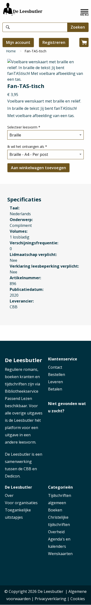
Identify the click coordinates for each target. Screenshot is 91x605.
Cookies (77, 598)
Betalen (55, 389)
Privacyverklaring (50, 598)
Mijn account (18, 42)
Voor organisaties (21, 502)
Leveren (55, 381)
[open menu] (84, 12)
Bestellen (56, 374)
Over (9, 495)
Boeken (55, 510)
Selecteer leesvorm (23, 127)
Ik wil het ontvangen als (27, 146)
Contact (55, 367)
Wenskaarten (60, 553)
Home (11, 51)
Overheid (56, 531)
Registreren (53, 42)
